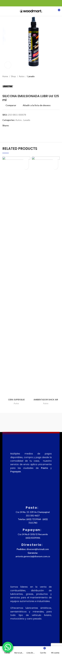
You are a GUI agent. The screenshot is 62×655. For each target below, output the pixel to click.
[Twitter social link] (8, 3)
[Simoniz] (16, 422)
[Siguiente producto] (58, 76)
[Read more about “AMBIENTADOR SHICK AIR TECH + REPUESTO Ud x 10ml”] (55, 166)
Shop (13, 76)
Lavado (31, 76)
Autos (22, 76)
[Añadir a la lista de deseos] (26, 161)
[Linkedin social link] (15, 3)
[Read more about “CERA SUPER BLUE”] (26, 166)
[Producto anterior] (51, 76)
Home (5, 76)
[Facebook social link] (4, 3)
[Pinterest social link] (11, 3)
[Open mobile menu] (4, 11)
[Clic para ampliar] (8, 65)
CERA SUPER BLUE (16, 399)
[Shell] (45, 422)
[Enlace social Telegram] (19, 3)
